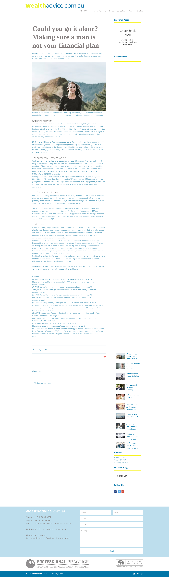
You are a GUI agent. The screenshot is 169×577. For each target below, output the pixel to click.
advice (46, 511)
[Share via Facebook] (33, 349)
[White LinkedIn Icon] (134, 573)
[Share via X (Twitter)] (39, 349)
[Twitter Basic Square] (119, 491)
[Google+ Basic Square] (122, 491)
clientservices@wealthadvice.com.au (53, 523)
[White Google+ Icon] (142, 573)
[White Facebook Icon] (138, 573)
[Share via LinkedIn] (45, 349)
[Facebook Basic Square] (115, 491)
